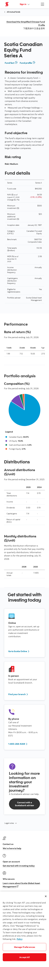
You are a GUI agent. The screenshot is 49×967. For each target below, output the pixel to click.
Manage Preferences (24, 947)
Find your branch (18, 694)
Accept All (24, 957)
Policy (19, 939)
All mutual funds (13, 12)
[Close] (46, 896)
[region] (24, 929)
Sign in (23, 4)
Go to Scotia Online (19, 651)
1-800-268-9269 (18, 743)
